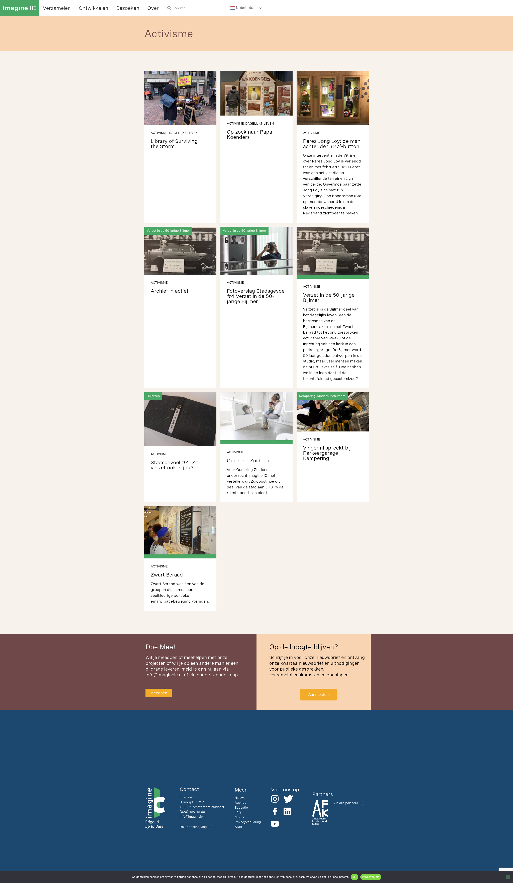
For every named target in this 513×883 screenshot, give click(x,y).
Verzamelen (57, 8)
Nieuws (240, 798)
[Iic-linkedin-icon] (287, 811)
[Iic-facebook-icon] (275, 811)
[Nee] (508, 877)
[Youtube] (275, 824)
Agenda (240, 802)
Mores (239, 817)
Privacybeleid (370, 876)
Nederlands (244, 7)
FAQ (238, 812)
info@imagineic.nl (164, 674)
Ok (354, 876)
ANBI (238, 827)
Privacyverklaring (248, 822)
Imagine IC (19, 8)
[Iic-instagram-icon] (275, 799)
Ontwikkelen (93, 8)
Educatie (241, 807)
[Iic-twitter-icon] (287, 799)
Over (153, 8)
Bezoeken (127, 8)
